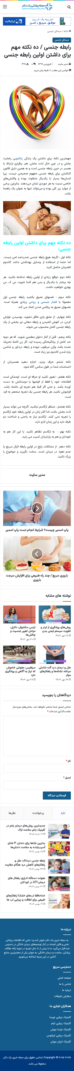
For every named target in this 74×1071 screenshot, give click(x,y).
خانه (66, 31)
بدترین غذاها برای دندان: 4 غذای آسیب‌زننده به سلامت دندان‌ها (26, 845)
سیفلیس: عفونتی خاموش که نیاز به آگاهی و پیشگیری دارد (20, 671)
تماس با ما (65, 984)
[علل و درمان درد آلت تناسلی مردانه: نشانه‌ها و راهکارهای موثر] (55, 655)
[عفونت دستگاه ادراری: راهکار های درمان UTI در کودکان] (59, 883)
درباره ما (66, 990)
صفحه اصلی (64, 978)
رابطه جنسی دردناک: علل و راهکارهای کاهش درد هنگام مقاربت (25, 863)
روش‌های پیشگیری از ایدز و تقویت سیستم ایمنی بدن (56, 629)
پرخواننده (38, 813)
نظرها (12, 813)
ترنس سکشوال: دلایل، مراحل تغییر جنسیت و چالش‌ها (23, 631)
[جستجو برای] (69, 8)
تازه (63, 813)
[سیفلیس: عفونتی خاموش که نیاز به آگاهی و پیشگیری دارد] (19, 655)
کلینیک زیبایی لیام (61, 1023)
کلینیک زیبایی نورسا (60, 1017)
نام (68, 761)
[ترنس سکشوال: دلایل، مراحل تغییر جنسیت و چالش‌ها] (19, 615)
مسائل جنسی (54, 31)
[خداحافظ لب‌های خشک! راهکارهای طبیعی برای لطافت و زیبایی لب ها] (59, 901)
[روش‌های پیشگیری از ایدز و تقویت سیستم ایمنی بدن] (55, 615)
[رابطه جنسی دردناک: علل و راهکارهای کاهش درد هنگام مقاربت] (59, 866)
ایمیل (67, 778)
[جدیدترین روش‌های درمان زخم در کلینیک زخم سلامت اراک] (59, 831)
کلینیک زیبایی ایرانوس (59, 1035)
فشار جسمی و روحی (43, 302)
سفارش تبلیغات (62, 996)
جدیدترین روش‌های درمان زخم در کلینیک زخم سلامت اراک (25, 828)
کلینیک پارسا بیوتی (61, 1029)
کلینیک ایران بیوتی (61, 1042)
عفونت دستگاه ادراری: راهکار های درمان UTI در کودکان (26, 880)
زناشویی (18, 158)
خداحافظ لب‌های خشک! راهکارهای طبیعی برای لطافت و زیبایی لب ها (25, 898)
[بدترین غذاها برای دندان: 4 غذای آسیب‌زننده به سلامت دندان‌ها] (59, 848)
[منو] (5, 8)
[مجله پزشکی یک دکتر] (37, 6)
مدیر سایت (63, 64)
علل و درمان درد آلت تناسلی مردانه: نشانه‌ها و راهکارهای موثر (55, 671)
